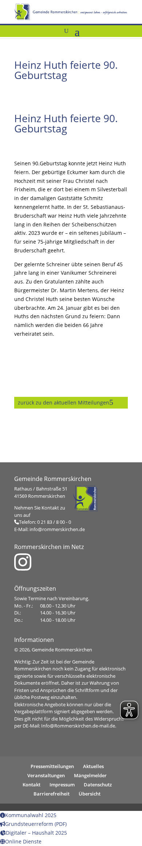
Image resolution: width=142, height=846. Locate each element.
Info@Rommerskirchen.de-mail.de (78, 725)
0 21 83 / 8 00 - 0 (54, 522)
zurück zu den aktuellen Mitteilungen (63, 402)
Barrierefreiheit (51, 793)
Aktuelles (93, 766)
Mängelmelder (90, 775)
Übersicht (89, 793)
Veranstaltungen (46, 775)
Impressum (62, 784)
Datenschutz (98, 784)
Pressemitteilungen (52, 766)
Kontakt (31, 784)
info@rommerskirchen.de (57, 529)
